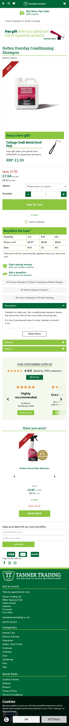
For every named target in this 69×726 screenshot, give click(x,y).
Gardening (7, 659)
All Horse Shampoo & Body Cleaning (35, 297)
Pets (4, 663)
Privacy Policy (9, 691)
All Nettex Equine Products (34, 290)
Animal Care (8, 632)
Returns (6, 687)
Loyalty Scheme (10, 679)
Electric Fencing (10, 636)
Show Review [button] (26, 413)
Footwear (7, 648)
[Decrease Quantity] (28, 194)
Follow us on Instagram (15, 563)
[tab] (34, 305)
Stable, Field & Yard (12, 644)
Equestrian (7, 640)
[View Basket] (64, 3)
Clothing (6, 652)
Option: (6, 185)
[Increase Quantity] (64, 194)
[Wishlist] (14, 4)
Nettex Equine (9, 58)
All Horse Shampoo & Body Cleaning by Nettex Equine (34, 282)
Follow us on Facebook (4, 563)
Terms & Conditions (12, 694)
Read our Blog (10, 563)
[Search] (8, 3)
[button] (3, 34)
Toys (4, 655)
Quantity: (7, 193)
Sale (4, 667)
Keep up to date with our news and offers (24, 526)
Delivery (6, 683)
